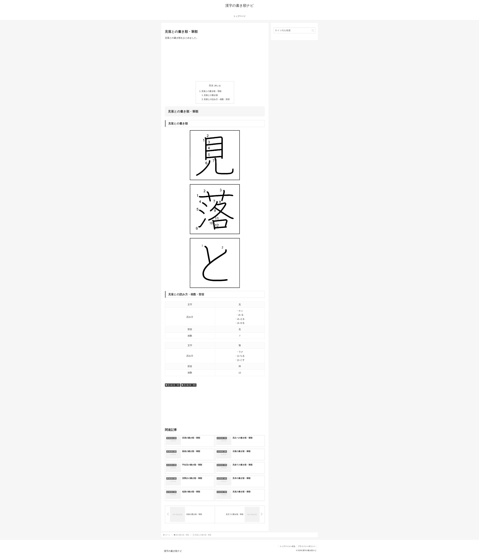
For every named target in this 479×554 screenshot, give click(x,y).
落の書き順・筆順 (174, 385)
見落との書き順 (211, 95)
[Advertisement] (215, 60)
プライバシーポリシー (306, 546)
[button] (313, 30)
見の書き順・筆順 (190, 385)
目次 (211, 85)
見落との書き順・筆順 (211, 91)
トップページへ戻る (287, 546)
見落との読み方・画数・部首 (217, 99)
